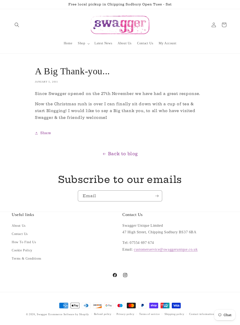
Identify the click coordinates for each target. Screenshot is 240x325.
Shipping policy (174, 314)
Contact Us (20, 234)
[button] (17, 25)
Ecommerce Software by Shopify (68, 314)
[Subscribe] (157, 195)
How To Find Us (24, 242)
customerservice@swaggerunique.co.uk (166, 249)
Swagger (42, 314)
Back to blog (123, 153)
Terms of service (149, 314)
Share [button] (45, 133)
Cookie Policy (22, 250)
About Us (19, 225)
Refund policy (103, 314)
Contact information (201, 314)
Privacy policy (125, 314)
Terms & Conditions (26, 258)
